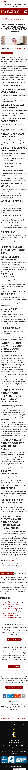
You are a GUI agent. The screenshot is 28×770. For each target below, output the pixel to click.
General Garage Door (9, 615)
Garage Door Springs (9, 613)
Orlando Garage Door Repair (11, 617)
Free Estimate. (11, 560)
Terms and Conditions (9, 746)
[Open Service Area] (26, 725)
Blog (17, 559)
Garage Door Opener (19, 48)
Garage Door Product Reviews (11, 608)
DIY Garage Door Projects (10, 601)
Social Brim (18, 748)
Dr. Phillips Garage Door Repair (12, 603)
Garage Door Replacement (10, 612)
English (17, 768)
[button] (25, 11)
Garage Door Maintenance (10, 604)
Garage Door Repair (8, 610)
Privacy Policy (20, 746)
